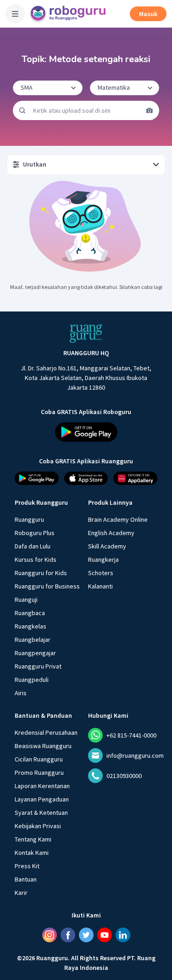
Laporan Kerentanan (42, 786)
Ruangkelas (30, 626)
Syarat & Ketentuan (41, 812)
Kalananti (100, 586)
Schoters (100, 573)
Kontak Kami (32, 852)
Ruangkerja (103, 559)
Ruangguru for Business (47, 586)
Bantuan (26, 879)
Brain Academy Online (118, 519)
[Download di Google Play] (86, 432)
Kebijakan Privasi (38, 826)
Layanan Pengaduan (42, 799)
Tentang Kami (33, 839)
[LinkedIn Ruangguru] (123, 935)
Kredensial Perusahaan (46, 732)
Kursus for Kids (35, 559)
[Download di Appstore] (86, 478)
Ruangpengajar (35, 653)
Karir (21, 892)
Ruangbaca (30, 613)
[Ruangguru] (86, 333)
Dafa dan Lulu (32, 546)
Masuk (148, 14)
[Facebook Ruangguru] (68, 935)
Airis (21, 693)
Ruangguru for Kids (41, 573)
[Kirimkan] (22, 110)
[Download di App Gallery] (135, 478)
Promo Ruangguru (39, 772)
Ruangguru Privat (38, 666)
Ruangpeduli (32, 679)
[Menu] (15, 13)
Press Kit (27, 866)
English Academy (111, 533)
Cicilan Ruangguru (39, 759)
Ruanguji (26, 599)
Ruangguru (29, 519)
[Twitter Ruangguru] (86, 935)
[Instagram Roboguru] (49, 935)
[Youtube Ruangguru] (104, 935)
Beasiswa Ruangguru (43, 746)
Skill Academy (107, 546)
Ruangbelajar (32, 639)
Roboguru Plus (35, 533)
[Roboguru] (68, 13)
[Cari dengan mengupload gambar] (149, 110)
